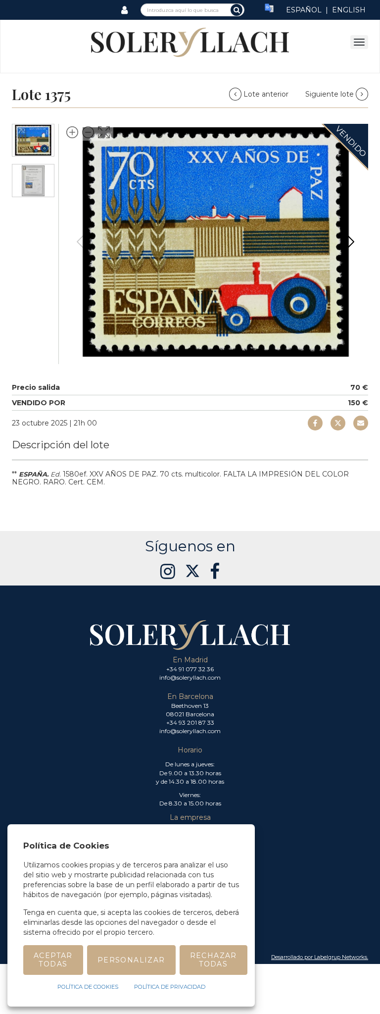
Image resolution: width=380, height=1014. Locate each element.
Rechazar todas (213, 959)
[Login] (124, 9)
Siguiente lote (330, 94)
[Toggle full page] (104, 132)
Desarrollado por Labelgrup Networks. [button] (319, 957)
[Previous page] (80, 242)
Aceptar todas (53, 959)
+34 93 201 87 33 (190, 722)
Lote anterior (265, 94)
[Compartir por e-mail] (315, 423)
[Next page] (351, 242)
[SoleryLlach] (190, 41)
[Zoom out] (88, 132)
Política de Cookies (87, 986)
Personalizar (131, 960)
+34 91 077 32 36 (190, 669)
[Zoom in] (72, 132)
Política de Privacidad (169, 986)
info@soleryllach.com (190, 677)
